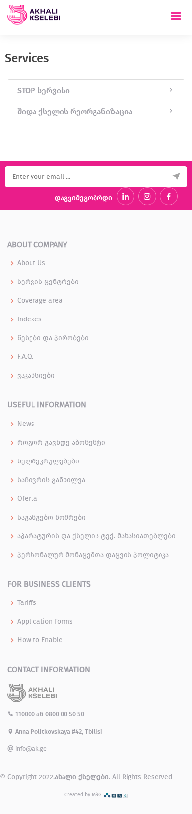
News (25, 424)
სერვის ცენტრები (48, 282)
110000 (25, 714)
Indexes (29, 319)
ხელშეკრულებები (48, 461)
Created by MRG (83, 794)
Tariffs (26, 603)
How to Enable (40, 640)
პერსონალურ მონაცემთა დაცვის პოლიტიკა (93, 555)
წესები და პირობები (53, 338)
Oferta (27, 498)
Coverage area (40, 300)
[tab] (96, 90)
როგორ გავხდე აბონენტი (61, 442)
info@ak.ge (30, 748)
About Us (31, 263)
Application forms (45, 621)
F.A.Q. (25, 357)
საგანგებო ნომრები (51, 517)
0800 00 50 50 (64, 714)
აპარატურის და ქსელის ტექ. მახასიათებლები (96, 536)
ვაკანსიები (36, 375)
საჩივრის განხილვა (51, 480)
